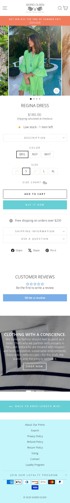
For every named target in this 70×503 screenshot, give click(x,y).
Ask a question (35, 238)
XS (17, 171)
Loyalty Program (35, 464)
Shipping (22, 118)
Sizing (35, 453)
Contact (35, 459)
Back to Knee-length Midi (37, 406)
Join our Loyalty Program (34, 475)
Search (35, 430)
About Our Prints (35, 424)
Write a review (35, 298)
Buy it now (35, 204)
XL (53, 171)
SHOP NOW (34, 366)
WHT (47, 154)
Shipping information (35, 231)
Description (35, 137)
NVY (35, 154)
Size (34, 164)
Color (35, 147)
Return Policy (35, 447)
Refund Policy (35, 441)
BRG (22, 154)
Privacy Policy (35, 436)
